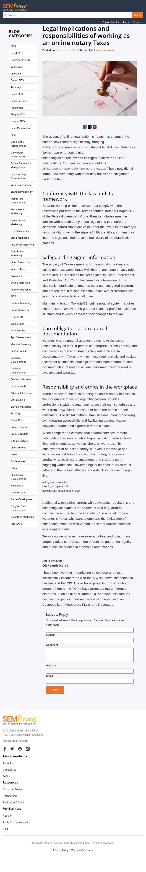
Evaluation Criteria (13, 802)
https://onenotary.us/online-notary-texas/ (75, 168)
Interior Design (19, 350)
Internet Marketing (21, 289)
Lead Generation (20, 128)
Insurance (16, 523)
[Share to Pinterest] (95, 127)
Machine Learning (21, 344)
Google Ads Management (18, 143)
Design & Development (18, 370)
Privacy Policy (60, 850)
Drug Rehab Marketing (17, 253)
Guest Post (17, 420)
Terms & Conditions (82, 850)
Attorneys (16, 87)
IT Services (17, 316)
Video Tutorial (18, 447)
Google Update (19, 440)
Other (14, 468)
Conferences (18, 461)
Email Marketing (20, 310)
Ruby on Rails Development (18, 508)
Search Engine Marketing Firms (72, 842)
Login (126, 22)
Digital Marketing (20, 231)
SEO (13, 46)
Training (15, 413)
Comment (52, 644)
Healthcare (17, 485)
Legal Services (19, 100)
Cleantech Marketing (22, 516)
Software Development (18, 359)
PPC (13, 134)
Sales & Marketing (21, 406)
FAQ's (6, 776)
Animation (16, 275)
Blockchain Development (18, 476)
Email (49, 675)
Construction (18, 492)
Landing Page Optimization (18, 176)
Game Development (22, 499)
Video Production (20, 262)
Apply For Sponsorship (16, 822)
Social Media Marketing (18, 211)
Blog (5, 828)
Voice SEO (17, 66)
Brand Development (22, 191)
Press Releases (19, 427)
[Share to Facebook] (85, 127)
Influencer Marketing (22, 244)
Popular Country (110, 22)
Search (138, 15)
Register (137, 22)
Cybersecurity (18, 386)
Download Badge (12, 789)
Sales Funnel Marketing (18, 222)
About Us (8, 763)
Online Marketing (20, 282)
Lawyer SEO (18, 121)
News (14, 454)
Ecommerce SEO (20, 59)
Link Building (18, 399)
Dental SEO (17, 80)
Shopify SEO (18, 114)
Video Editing (18, 269)
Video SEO (17, 73)
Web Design (17, 323)
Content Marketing (21, 303)
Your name (52, 624)
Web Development (21, 185)
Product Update (19, 433)
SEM (13, 296)
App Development (21, 337)
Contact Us (9, 769)
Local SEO (17, 53)
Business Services (21, 379)
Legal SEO (17, 94)
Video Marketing (20, 237)
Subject (50, 634)
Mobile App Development (18, 200)
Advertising (17, 107)
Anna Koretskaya (104, 50)
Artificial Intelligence (22, 393)
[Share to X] (90, 127)
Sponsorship (10, 795)
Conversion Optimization (18, 154)
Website (51, 665)
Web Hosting (18, 330)
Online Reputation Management (21, 165)
